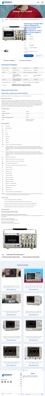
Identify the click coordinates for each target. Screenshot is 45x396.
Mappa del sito (9, 393)
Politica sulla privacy (3, 394)
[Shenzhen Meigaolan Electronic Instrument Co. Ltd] (7, 2)
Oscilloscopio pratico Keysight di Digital (15, 254)
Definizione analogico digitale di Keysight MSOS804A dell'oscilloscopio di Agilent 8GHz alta (11, 363)
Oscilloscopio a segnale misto (14, 19)
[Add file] (23, 394)
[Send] (42, 394)
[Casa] (7, 376)
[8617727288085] (8, 382)
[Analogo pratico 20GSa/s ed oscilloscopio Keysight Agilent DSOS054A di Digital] (33, 353)
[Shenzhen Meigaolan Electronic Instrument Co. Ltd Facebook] (2, 382)
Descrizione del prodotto (25, 60)
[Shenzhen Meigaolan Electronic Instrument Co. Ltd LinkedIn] (5, 382)
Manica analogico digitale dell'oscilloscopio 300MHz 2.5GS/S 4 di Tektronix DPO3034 (11, 312)
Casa (2, 19)
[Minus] (42, 370)
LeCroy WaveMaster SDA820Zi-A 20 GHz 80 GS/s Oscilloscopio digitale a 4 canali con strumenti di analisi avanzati (11, 287)
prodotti (6, 19)
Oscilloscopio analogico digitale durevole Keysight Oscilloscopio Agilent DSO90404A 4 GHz (33, 337)
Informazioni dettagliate (9, 60)
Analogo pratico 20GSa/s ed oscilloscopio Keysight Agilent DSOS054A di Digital (33, 363)
